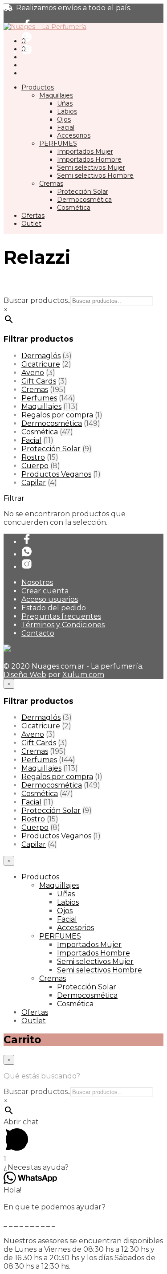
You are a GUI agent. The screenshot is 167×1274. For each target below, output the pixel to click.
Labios (67, 111)
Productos (37, 87)
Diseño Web (25, 674)
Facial (65, 127)
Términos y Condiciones (63, 625)
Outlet (31, 224)
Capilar (33, 482)
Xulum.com (83, 674)
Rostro (33, 457)
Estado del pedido (53, 608)
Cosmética (73, 208)
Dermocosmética (84, 200)
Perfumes (39, 398)
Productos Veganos (56, 474)
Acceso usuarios (49, 599)
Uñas (65, 103)
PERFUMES (58, 143)
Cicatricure (40, 364)
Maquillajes (56, 95)
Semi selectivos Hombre (95, 176)
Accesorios (73, 135)
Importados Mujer (85, 151)
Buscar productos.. (37, 300)
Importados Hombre (89, 159)
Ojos (64, 119)
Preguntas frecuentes (61, 616)
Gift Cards (38, 381)
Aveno (32, 372)
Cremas (51, 184)
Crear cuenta (45, 591)
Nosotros (37, 582)
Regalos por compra (57, 415)
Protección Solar (82, 192)
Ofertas (33, 216)
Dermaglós (41, 355)
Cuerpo (35, 465)
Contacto (37, 633)
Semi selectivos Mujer (91, 167)
